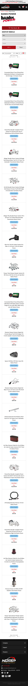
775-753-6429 (6, 665)
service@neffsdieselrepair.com (9, 668)
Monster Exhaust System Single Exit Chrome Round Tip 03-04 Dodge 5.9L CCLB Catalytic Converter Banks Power (14, 334)
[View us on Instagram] (5, 673)
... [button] (16, 636)
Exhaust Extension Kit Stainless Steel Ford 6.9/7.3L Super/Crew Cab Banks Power (14, 418)
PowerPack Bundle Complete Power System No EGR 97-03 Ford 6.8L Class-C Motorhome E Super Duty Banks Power (14, 476)
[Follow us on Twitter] (8, 673)
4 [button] (13, 636)
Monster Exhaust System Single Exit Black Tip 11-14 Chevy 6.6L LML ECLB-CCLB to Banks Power (14, 389)
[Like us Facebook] (2, 673)
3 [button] (12, 636)
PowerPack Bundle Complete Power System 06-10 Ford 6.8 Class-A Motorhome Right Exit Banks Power (14, 531)
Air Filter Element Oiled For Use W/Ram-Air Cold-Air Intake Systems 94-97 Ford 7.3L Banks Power (14, 447)
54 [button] (17, 636)
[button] (8, 636)
